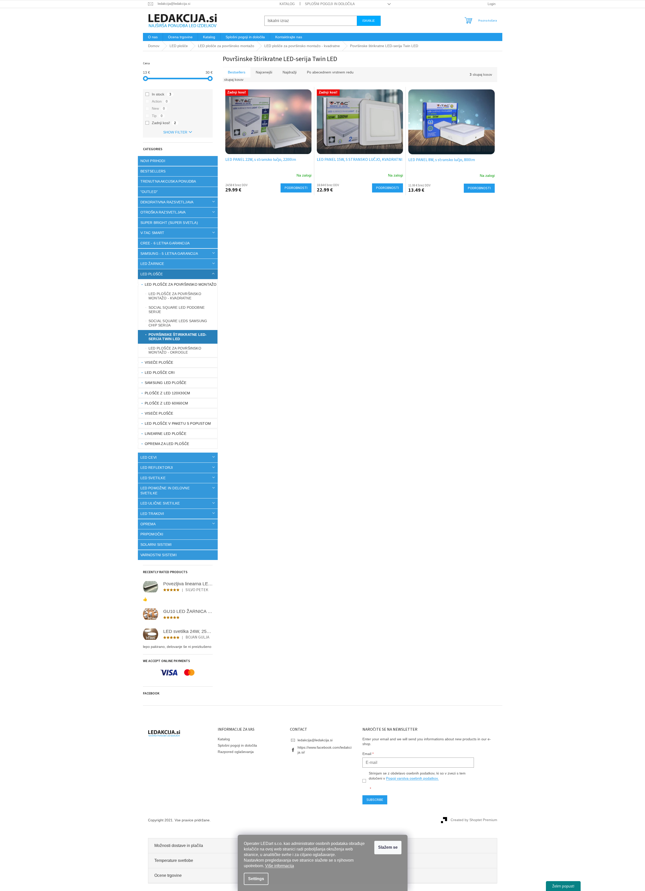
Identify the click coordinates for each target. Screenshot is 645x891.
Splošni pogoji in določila (330, 4)
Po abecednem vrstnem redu (330, 72)
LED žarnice (152, 264)
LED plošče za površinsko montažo (180, 284)
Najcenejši (264, 72)
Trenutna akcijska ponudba (168, 181)
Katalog (287, 4)
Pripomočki (151, 534)
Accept (387, 847)
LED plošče (151, 274)
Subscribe (374, 799)
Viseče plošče (159, 362)
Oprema (148, 524)
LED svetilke (152, 478)
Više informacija (279, 866)
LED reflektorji (156, 468)
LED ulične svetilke (160, 503)
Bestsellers (153, 171)
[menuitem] (153, 37)
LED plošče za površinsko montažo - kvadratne (175, 296)
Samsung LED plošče (166, 383)
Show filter (175, 132)
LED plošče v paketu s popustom (178, 423)
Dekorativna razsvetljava (167, 202)
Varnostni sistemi (158, 555)
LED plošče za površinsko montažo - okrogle (175, 350)
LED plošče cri (160, 373)
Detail (296, 187)
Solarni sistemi (156, 545)
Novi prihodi (152, 161)
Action (160, 101)
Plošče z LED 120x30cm (167, 393)
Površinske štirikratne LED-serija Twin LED (178, 337)
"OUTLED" (149, 192)
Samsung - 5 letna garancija (169, 253)
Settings (256, 879)
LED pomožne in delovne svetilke (165, 490)
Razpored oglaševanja (236, 752)
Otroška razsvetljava (163, 212)
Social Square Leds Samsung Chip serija (178, 323)
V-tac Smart (152, 233)
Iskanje (368, 20)
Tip (157, 116)
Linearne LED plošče (165, 434)
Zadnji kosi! (164, 123)
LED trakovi (152, 514)
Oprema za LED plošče (167, 444)
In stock (161, 94)
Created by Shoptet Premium (474, 820)
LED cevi (148, 457)
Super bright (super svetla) (169, 223)
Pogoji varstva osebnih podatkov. (412, 778)
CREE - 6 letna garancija (165, 243)
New (158, 108)
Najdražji (290, 72)
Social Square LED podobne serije (177, 309)
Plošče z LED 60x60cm (166, 403)
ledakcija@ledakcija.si (315, 740)
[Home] (153, 46)
